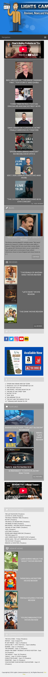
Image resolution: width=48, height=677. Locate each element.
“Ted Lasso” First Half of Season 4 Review (24, 238)
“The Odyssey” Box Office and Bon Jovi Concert (24, 200)
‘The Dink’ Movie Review (31, 311)
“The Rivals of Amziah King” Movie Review (31, 273)
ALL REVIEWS (38, 326)
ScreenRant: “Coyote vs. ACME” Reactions (24, 472)
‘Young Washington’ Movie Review (31, 618)
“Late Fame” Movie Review (31, 293)
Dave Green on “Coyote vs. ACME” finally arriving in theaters (24, 129)
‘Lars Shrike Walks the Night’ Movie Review (32, 560)
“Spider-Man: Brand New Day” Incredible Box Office (24, 152)
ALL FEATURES (37, 476)
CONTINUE (36, 257)
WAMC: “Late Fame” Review (39, 436)
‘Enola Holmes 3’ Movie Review (31, 599)
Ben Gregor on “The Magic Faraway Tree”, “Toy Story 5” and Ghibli (24, 81)
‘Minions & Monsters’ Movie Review (30, 579)
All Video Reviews (37, 203)
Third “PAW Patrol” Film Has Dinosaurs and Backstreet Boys (24, 105)
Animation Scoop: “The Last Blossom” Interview (24, 428)
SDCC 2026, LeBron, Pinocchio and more (24, 176)
